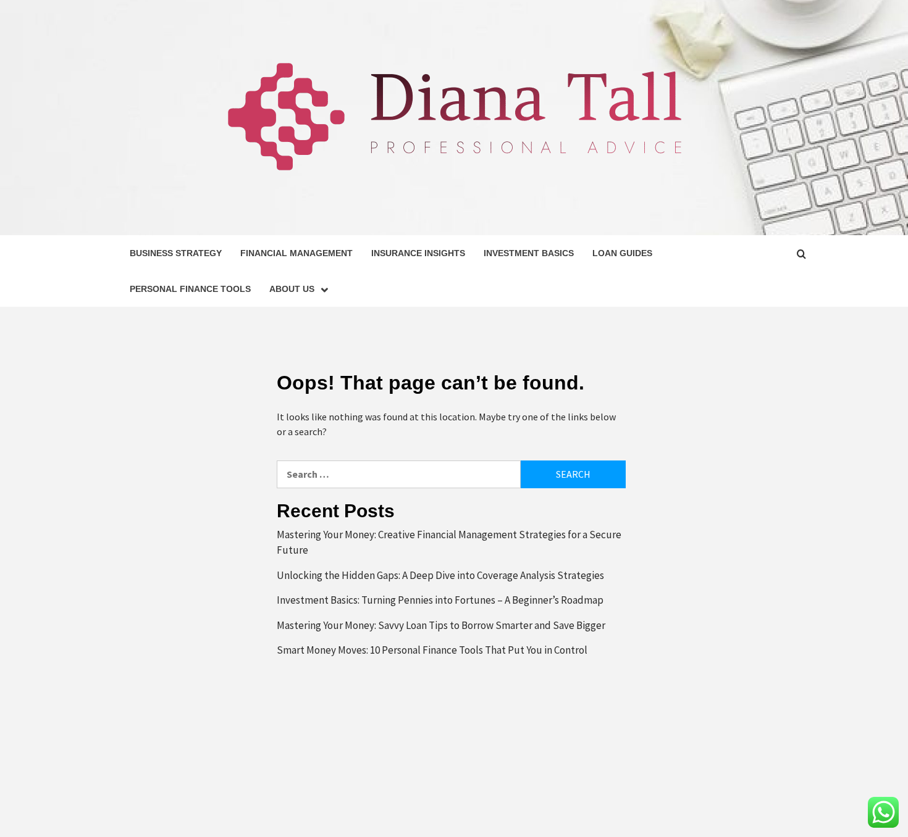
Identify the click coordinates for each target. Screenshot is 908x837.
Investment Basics (529, 253)
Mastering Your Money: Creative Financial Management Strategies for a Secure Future (449, 542)
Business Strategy (176, 253)
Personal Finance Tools (190, 289)
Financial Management (296, 253)
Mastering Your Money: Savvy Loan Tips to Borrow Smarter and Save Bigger (441, 625)
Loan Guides (622, 253)
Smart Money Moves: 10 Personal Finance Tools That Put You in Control (432, 650)
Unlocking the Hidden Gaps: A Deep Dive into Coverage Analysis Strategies (440, 575)
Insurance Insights (418, 253)
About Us (291, 289)
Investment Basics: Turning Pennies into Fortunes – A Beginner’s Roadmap (440, 600)
